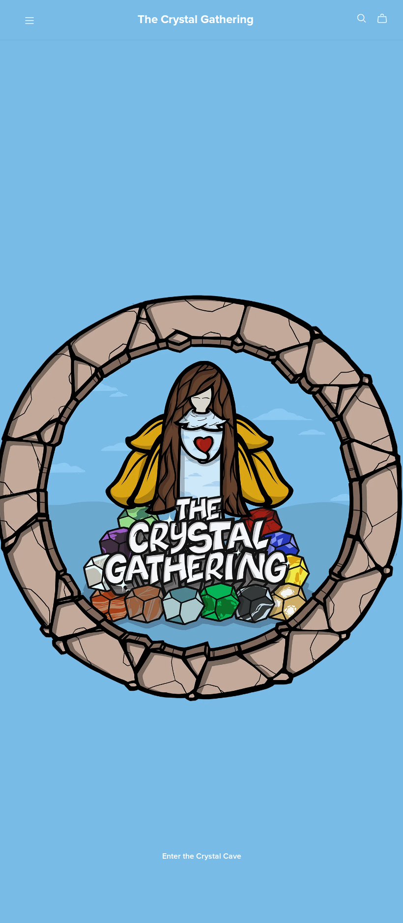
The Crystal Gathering (196, 19)
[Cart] (386, 19)
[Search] (361, 18)
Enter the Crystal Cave (201, 856)
